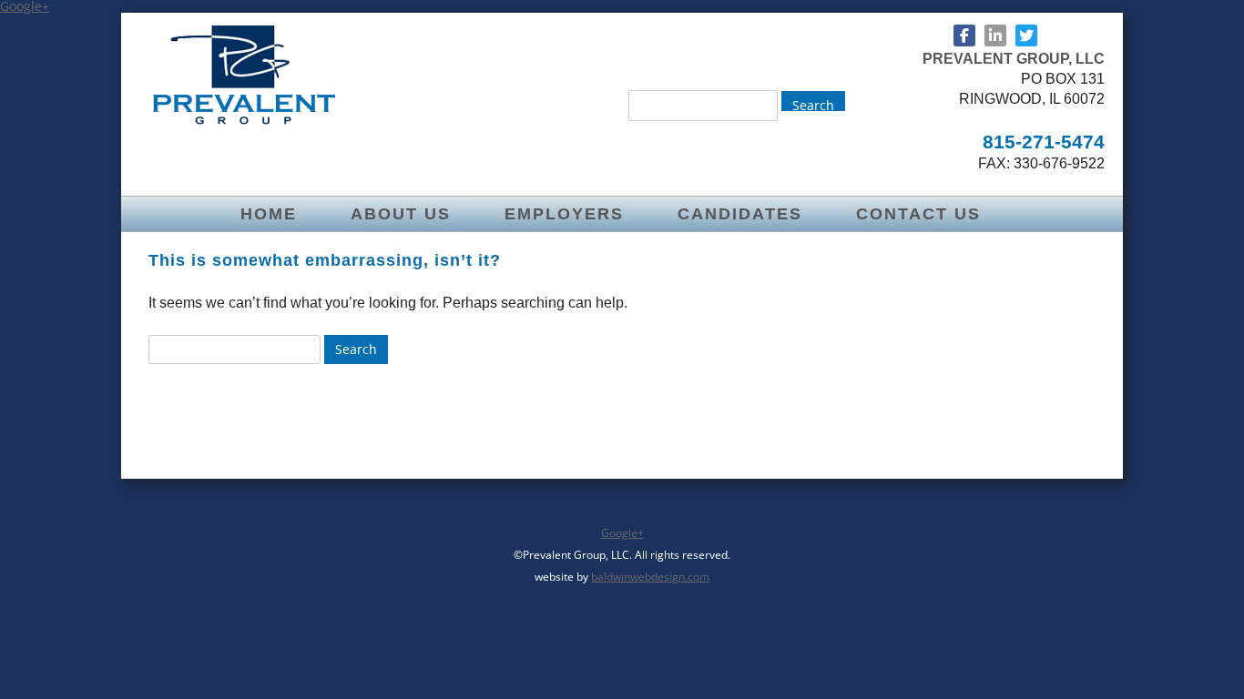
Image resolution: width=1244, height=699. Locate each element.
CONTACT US (918, 214)
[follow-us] (964, 35)
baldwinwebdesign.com (650, 576)
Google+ (622, 533)
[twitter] (1026, 35)
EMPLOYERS (564, 214)
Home (268, 214)
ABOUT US (401, 214)
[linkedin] (995, 35)
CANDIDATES (740, 214)
